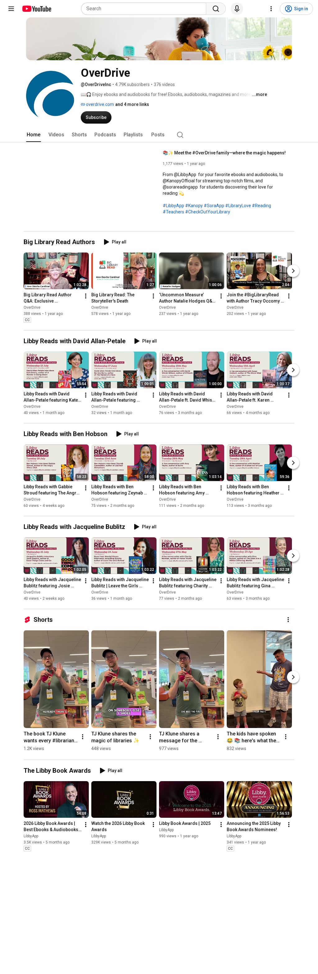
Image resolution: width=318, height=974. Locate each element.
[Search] (216, 8)
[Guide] (11, 8)
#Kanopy (194, 205)
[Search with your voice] (237, 8)
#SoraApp (214, 205)
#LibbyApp (173, 205)
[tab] (33, 134)
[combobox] (145, 8)
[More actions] (86, 296)
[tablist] (159, 134)
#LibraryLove (238, 205)
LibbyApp (31, 836)
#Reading (261, 205)
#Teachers (173, 211)
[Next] (293, 271)
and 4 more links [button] (132, 104)
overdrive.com (99, 104)
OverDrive (32, 307)
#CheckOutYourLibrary (207, 211)
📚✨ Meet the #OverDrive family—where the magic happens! (224, 152)
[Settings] (271, 8)
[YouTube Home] (36, 8)
